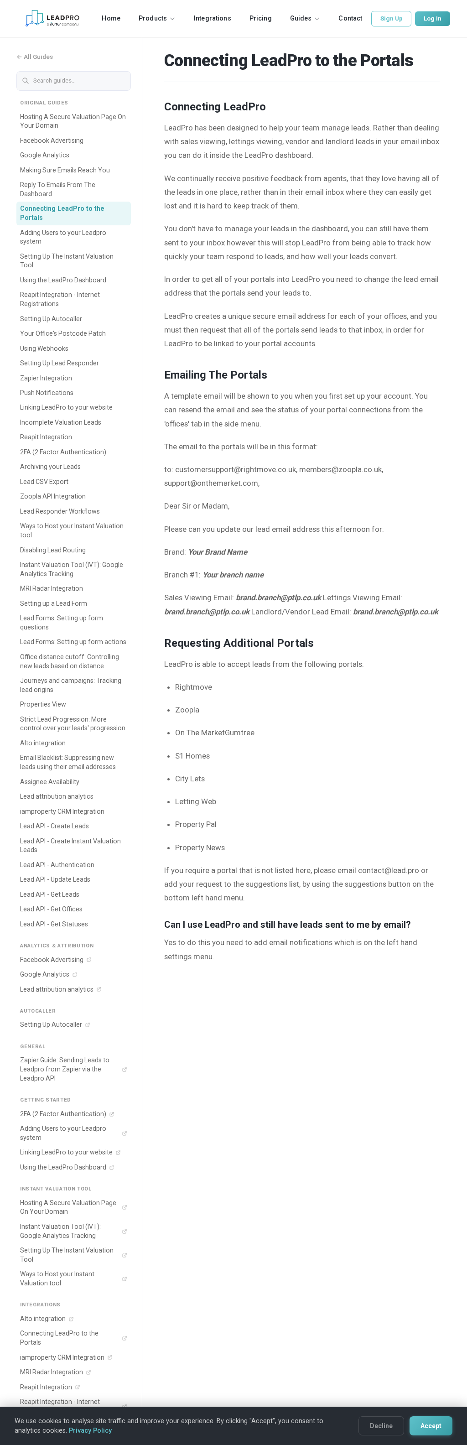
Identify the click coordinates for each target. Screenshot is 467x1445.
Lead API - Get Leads (49, 894)
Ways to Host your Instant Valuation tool (72, 530)
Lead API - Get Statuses (54, 924)
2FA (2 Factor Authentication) (63, 452)
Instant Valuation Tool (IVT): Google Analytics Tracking (71, 569)
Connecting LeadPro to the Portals (62, 213)
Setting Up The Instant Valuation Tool (67, 261)
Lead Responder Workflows (60, 511)
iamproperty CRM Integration (62, 811)
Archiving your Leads (50, 466)
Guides (301, 18)
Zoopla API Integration (53, 496)
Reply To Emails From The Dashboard (57, 189)
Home (111, 18)
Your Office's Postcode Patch (63, 333)
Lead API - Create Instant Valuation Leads (70, 845)
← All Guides (34, 56)
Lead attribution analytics (56, 796)
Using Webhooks (44, 348)
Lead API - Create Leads (54, 826)
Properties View (43, 704)
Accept (430, 1425)
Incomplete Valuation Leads (60, 422)
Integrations (212, 18)
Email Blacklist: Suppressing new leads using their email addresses (68, 762)
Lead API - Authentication (57, 864)
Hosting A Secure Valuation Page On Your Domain (73, 121)
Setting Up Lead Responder (59, 363)
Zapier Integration (46, 378)
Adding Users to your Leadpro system (63, 237)
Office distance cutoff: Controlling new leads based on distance (69, 661)
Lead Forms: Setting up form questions (61, 622)
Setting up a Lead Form (53, 603)
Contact (350, 18)
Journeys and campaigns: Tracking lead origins (70, 685)
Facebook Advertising (51, 140)
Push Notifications (46, 392)
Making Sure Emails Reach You (65, 170)
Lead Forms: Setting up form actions (73, 641)
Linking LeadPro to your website (66, 407)
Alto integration (43, 743)
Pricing (260, 18)
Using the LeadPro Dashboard (63, 280)
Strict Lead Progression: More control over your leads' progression (72, 724)
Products (153, 18)
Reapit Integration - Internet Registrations (60, 299)
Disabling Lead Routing (53, 550)
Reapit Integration (46, 437)
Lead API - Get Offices (51, 909)
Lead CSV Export (44, 481)
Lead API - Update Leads (55, 879)
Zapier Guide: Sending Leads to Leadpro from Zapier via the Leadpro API (64, 1068)
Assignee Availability (49, 781)
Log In (433, 18)
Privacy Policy (90, 1431)
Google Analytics (44, 155)
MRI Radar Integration (51, 588)
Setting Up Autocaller (51, 318)
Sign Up (391, 18)
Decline (381, 1425)
